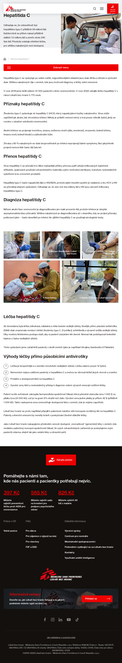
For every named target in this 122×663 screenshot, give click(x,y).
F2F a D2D (31, 547)
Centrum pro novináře (76, 536)
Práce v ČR (10, 521)
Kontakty (69, 552)
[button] (22, 245)
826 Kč (66, 493)
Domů (5, 59)
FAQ (28, 521)
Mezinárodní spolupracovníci (80, 542)
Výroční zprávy (72, 531)
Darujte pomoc (112, 10)
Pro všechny (32, 542)
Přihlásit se (91, 599)
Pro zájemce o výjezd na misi (41, 536)
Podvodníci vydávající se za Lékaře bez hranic (89, 547)
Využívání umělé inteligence (80, 558)
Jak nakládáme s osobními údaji (61, 638)
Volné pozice (10, 531)
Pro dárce (31, 531)
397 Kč (11, 493)
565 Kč (39, 493)
